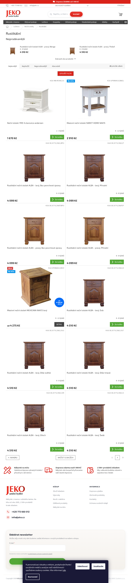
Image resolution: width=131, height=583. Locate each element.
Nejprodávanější (40, 66)
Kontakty (92, 499)
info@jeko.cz (18, 517)
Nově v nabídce (59, 499)
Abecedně (56, 66)
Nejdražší (25, 66)
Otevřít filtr (66, 73)
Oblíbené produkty (60, 503)
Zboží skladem (58, 491)
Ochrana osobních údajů (98, 503)
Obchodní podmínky (63, 5)
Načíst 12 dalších (65, 457)
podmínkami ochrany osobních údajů (40, 554)
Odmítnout (82, 566)
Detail (59, 324)
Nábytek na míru (59, 507)
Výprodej (56, 495)
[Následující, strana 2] (117, 457)
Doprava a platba (96, 491)
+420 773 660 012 (21, 511)
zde (64, 570)
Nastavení (32, 576)
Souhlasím (98, 566)
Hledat (76, 14)
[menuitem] (12, 22)
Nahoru (13, 457)
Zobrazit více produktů (64, 59)
